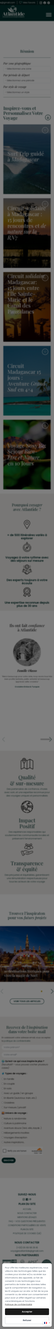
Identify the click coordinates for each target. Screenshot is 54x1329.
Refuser (27, 1320)
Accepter (27, 1311)
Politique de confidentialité (18, 1304)
